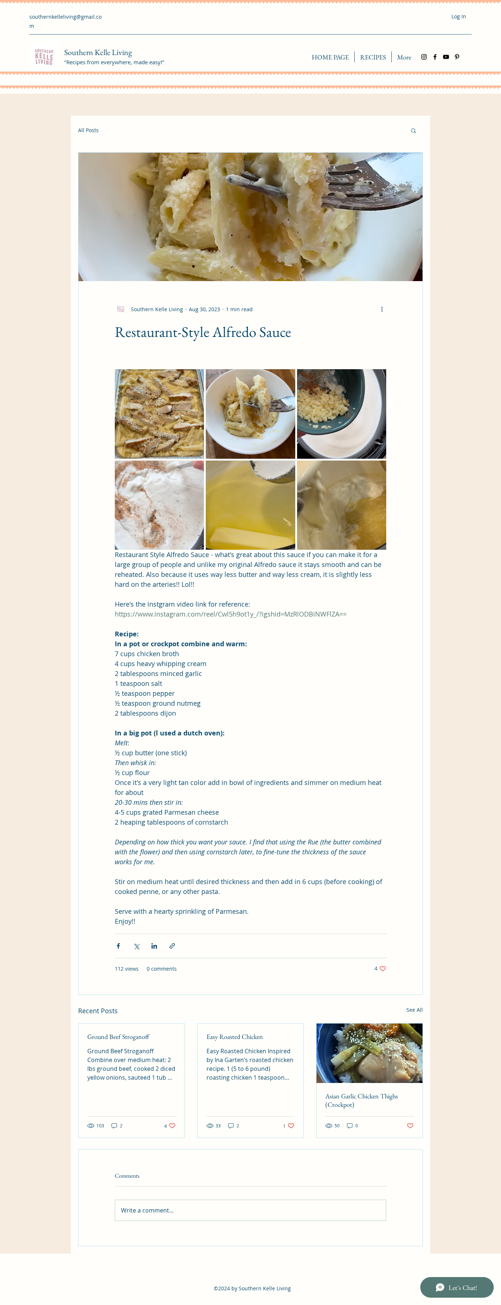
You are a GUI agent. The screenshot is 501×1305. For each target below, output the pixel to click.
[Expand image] (159, 413)
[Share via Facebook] (118, 945)
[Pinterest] (457, 57)
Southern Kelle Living (98, 52)
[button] (413, 130)
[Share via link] (172, 945)
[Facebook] (435, 57)
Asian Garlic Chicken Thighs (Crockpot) (361, 1100)
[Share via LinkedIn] (154, 945)
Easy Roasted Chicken (234, 1036)
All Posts (88, 130)
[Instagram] (424, 57)
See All (414, 1009)
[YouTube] (446, 57)
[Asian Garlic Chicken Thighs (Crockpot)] (370, 1053)
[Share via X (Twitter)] (136, 945)
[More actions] (381, 309)
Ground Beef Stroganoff (118, 1036)
